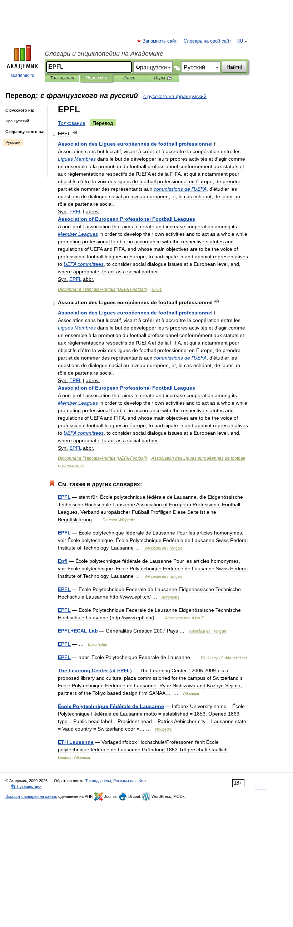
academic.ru (22, 75)
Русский (12, 142)
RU (240, 41)
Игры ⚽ (163, 77)
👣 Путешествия (26, 786)
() (95, 670)
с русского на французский (175, 96)
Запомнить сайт (160, 41)
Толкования (62, 77)
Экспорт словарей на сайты (30, 796)
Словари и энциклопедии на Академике (104, 53)
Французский (17, 121)
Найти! (234, 67)
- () (102, 289)
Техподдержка (98, 781)
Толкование (71, 123)
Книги (129, 77)
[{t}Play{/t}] (75, 132)
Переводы (96, 77)
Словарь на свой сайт (207, 41)
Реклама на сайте (129, 781)
